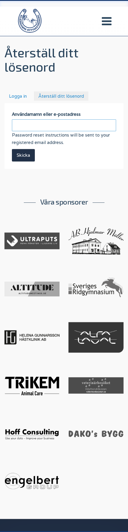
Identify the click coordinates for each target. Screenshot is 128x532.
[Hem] (29, 20)
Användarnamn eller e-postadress (46, 114)
